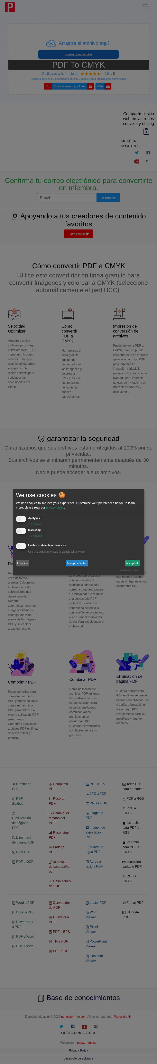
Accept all (132, 563)
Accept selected (77, 563)
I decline (22, 563)
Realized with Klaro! (129, 570)
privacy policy (55, 507)
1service (35, 524)
